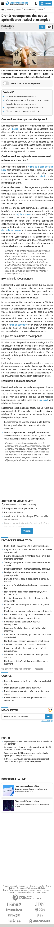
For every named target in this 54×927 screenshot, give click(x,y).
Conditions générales (37, 886)
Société (48, 886)
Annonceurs (12, 892)
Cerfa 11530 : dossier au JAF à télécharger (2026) (26, 546)
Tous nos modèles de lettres (27, 786)
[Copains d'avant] (14, 915)
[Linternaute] (14, 909)
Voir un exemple (47, 721)
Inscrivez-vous (23, 886)
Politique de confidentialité (36, 888)
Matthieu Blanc (7, 26)
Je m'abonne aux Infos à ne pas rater (25, 83)
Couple (40, 10)
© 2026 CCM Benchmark (37, 892)
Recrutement (21, 888)
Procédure (38, 668)
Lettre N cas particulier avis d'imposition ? (23, 523)
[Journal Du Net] (40, 904)
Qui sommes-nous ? (10, 886)
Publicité (12, 888)
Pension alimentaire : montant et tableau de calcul (27, 568)
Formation (46, 890)
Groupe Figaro (23, 892)
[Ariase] (14, 920)
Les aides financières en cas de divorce (22, 618)
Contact (32, 890)
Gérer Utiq (24, 890)
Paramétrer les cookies (12, 890)
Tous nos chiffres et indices (27, 801)
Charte (39, 890)
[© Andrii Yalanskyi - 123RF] (27, 50)
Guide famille (29, 10)
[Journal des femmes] (14, 904)
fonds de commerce (18, 324)
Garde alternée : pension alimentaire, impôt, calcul (26, 641)
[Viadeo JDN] (40, 915)
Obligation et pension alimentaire (16, 668)
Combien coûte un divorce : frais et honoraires (25, 644)
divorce (14, 129)
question (47, 3)
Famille (10, 10)
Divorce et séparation (16, 540)
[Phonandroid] (40, 921)
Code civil (43, 400)
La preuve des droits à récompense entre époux (24, 107)
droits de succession (11, 230)
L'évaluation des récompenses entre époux (22, 111)
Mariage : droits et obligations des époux (22, 687)
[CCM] (40, 910)
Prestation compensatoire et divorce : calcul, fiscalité (28, 611)
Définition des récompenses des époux (21, 97)
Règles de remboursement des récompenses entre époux (28, 100)
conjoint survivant (23, 214)
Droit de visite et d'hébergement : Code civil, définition (28, 614)
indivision (42, 176)
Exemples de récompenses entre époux (21, 104)
